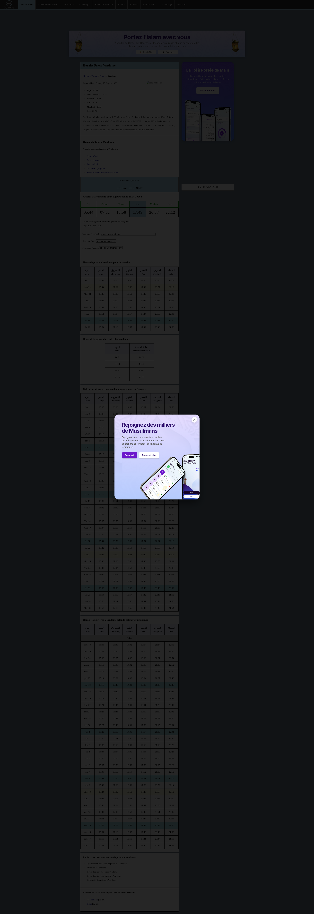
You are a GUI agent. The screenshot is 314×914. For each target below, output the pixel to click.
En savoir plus (149, 455)
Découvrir (129, 455)
